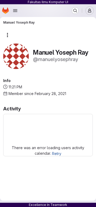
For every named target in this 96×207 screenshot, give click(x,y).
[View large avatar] (16, 56)
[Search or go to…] (75, 10)
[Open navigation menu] (15, 10)
